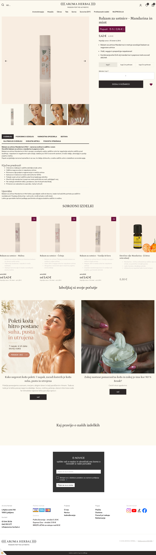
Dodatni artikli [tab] (33, 141)
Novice (67, 512)
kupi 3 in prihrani (145, 65)
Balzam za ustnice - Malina (12, 256)
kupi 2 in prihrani (126, 65)
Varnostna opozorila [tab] (47, 137)
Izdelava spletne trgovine (76, 553)
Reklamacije (100, 518)
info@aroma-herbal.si (11, 527)
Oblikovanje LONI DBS (145, 541)
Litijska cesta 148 (9, 510)
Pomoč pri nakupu (102, 515)
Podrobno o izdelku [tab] (25, 137)
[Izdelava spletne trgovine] (85, 553)
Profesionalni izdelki (101, 12)
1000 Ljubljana (8, 512)
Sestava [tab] (64, 137)
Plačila (98, 510)
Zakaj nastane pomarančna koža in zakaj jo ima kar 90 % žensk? (117, 378)
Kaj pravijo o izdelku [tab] (12, 141)
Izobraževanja (69, 515)
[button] (85, 61)
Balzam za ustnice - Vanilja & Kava (95, 256)
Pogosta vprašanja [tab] (52, 141)
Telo (66, 12)
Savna (74, 12)
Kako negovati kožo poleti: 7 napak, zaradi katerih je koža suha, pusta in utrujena (38, 378)
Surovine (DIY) (85, 12)
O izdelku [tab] (7, 137)
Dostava (98, 512)
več (38, 397)
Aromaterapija (38, 12)
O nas (66, 510)
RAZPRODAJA (118, 12)
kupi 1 (108, 65)
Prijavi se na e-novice (65, 485)
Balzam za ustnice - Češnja (52, 256)
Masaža (50, 12)
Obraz (59, 12)
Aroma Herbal (7, 506)
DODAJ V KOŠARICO (121, 84)
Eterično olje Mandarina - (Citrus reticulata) (135, 257)
